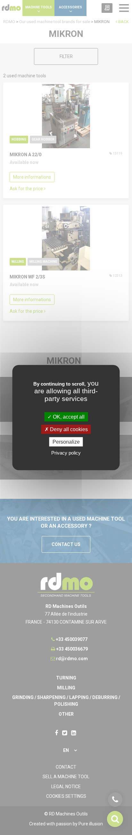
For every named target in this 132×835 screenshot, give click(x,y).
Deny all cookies (68, 429)
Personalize (66, 442)
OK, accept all (68, 416)
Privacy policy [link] (66, 453)
